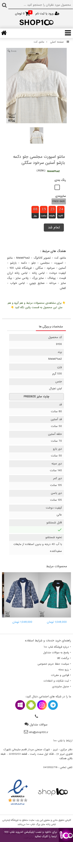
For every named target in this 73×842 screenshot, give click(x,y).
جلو (33, 263)
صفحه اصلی (57, 42)
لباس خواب (17, 283)
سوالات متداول (38, 724)
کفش (63, 288)
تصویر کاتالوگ (42, 257)
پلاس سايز (22, 278)
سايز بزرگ (38, 278)
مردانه (52, 283)
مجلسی (44, 263)
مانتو (10, 257)
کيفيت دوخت (57, 273)
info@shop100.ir (38, 732)
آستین (62, 268)
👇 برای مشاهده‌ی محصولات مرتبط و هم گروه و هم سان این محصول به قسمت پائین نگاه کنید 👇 (36, 305)
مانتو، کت (39, 42)
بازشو (13, 263)
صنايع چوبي (37, 283)
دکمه (24, 263)
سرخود (51, 268)
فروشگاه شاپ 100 (21, 268)
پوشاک (51, 278)
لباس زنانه (38, 273)
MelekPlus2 (23, 257)
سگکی (39, 268)
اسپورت (58, 263)
